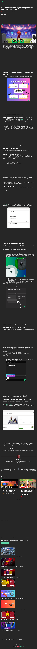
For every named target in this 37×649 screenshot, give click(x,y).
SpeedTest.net (23, 119)
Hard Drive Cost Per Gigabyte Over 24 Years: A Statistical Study (13, 609)
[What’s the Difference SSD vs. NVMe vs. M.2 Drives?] (8, 625)
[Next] (34, 489)
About (3, 639)
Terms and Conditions (19, 639)
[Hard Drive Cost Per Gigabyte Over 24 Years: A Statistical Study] (8, 604)
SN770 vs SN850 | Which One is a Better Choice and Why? (12, 566)
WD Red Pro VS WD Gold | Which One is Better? (10, 587)
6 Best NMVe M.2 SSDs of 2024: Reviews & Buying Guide (11, 556)
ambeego (22, 646)
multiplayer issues (18, 450)
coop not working (6, 450)
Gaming (2, 5)
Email (14, 537)
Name (2, 537)
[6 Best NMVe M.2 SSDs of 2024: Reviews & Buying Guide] (8, 551)
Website (27, 537)
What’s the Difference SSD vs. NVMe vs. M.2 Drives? (10, 630)
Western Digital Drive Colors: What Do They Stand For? (11, 577)
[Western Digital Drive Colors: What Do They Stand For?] (8, 572)
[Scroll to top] (35, 640)
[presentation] (9, 483)
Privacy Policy (11, 639)
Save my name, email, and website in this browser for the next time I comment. (15, 540)
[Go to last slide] (2, 489)
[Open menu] (35, 1)
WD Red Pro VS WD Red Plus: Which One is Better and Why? (12, 619)
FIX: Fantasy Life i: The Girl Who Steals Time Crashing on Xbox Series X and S (9, 469)
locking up (12, 450)
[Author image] (1, 11)
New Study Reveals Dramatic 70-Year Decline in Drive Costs (12, 598)
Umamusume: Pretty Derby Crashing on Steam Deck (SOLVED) (28, 469)
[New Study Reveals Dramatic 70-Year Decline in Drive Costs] (8, 593)
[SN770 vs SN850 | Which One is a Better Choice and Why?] (8, 562)
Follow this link (5, 204)
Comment (3, 524)
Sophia (6, 493)
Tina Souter (5, 11)
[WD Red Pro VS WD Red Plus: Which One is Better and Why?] (8, 615)
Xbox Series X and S (29, 450)
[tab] (16, 499)
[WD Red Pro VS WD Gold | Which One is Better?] (8, 583)
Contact (6, 639)
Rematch (23, 450)
